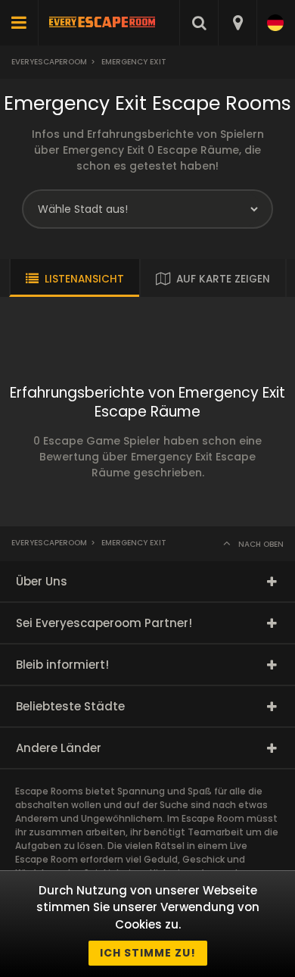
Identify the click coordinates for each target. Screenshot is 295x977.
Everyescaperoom (49, 61)
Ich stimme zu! (148, 952)
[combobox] (237, 22)
